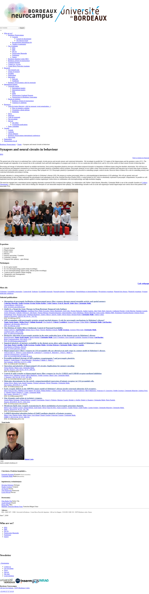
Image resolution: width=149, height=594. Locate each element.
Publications (12, 75)
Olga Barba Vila (7, 501)
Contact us (7, 567)
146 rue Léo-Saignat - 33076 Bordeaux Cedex (15, 588)
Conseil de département (23, 39)
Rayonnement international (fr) (22, 42)
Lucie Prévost (6, 492)
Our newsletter (13, 119)
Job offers (15, 123)
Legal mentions (9, 576)
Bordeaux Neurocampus (16, 35)
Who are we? (8, 33)
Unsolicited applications (19, 124)
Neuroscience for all (10, 141)
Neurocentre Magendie (19, 53)
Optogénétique (70, 291)
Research (7, 68)
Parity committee (13, 126)
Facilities (11, 73)
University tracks (13, 86)
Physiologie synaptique (105, 291)
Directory (11, 115)
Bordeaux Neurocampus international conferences (24, 135)
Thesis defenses (13, 134)
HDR (14, 93)
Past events (11, 137)
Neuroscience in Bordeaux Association (24, 97)
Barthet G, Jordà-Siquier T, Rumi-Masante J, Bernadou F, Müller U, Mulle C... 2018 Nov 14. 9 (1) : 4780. (39, 360)
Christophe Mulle (7, 476)
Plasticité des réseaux (121, 291)
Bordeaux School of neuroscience (19, 61)
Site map (7, 574)
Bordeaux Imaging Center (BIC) (18, 59)
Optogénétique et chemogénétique (87, 291)
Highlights (15, 112)
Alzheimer (3, 291)
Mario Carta (29, 459)
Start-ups (15, 79)
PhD (13, 92)
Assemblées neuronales (14, 291)
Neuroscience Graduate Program (22, 95)
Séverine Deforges (7, 485)
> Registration (4, 563)
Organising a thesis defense (21, 110)
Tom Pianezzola (7, 490)
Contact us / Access (14, 64)
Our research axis (13, 70)
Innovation (11, 77)
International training (10, 84)
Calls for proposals (14, 117)
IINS (13, 48)
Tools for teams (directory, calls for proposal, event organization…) (29, 106)
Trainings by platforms (19, 103)
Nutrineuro (15, 55)
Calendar (11, 132)
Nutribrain (15, 81)
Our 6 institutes (13, 46)
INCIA (14, 51)
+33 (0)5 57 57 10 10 (7, 591)
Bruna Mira (5, 505)
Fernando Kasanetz (8, 474)
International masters (18, 88)
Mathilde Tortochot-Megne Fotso (12, 506)
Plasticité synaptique (134, 291)
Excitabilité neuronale (46, 291)
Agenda (6, 128)
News (10, 113)
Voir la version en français (140, 158)
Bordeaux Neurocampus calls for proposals (22, 82)
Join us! (10, 121)
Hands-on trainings (14, 99)
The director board (22, 40)
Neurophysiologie (59, 291)
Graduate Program (14, 62)
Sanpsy (14, 57)
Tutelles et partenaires (19, 44)
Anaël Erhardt (6, 503)
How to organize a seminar (20, 108)
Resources (7, 104)
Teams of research (14, 72)
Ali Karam (5, 489)
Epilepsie (35, 291)
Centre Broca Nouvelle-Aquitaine (19, 66)
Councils (15, 37)
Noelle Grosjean (7, 487)
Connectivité (27, 291)
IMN (13, 50)
